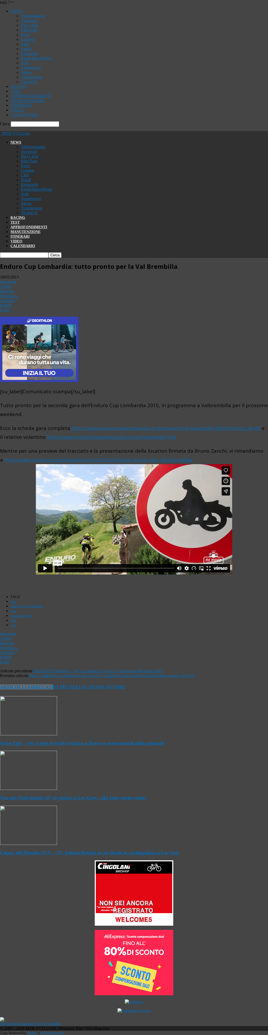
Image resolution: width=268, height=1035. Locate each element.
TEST (15, 91)
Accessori (29, 20)
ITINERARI (21, 105)
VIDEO (17, 110)
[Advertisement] (61, 582)
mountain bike (21, 616)
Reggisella (29, 53)
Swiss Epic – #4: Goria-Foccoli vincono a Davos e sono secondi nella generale (82, 743)
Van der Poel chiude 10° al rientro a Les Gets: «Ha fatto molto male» (73, 797)
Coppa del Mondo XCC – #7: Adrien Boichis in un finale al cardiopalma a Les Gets (89, 852)
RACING (18, 86)
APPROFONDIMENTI (30, 96)
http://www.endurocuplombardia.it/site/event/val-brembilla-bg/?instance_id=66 (165, 428)
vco (13, 625)
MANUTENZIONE (27, 100)
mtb (13, 620)
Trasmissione (31, 77)
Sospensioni (31, 67)
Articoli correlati (26, 687)
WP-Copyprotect (52, 1033)
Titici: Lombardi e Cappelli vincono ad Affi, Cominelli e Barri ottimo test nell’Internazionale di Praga (112, 675)
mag (13, 611)
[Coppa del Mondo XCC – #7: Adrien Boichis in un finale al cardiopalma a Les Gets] (28, 843)
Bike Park (29, 30)
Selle (25, 63)
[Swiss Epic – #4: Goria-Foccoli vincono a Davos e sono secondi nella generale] (28, 734)
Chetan (32, 1033)
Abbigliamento (33, 16)
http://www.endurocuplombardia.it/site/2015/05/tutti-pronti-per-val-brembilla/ (98, 459)
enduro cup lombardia (26, 606)
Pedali (26, 49)
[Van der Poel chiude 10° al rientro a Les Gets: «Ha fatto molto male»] (28, 788)
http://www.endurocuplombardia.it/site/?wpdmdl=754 (111, 437)
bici (13, 602)
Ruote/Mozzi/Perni (36, 58)
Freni (25, 34)
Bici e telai (29, 25)
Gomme (27, 39)
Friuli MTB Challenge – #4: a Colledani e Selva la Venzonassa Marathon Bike (97, 671)
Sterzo (26, 72)
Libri (25, 44)
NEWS (16, 11)
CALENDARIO (24, 114)
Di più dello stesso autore (89, 687)
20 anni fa (29, 81)
